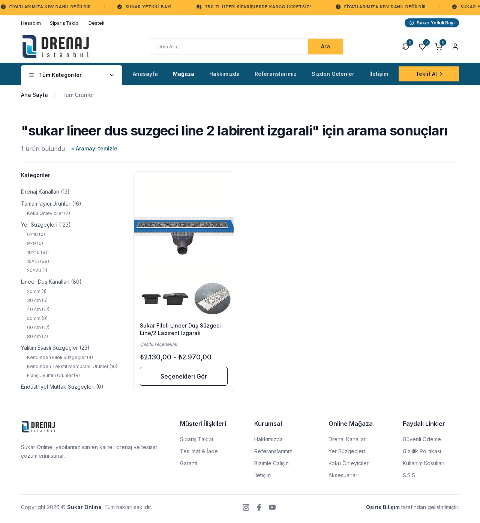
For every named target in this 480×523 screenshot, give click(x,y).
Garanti (188, 463)
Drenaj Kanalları (347, 439)
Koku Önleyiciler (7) (48, 213)
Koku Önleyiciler (348, 463)
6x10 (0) (36, 234)
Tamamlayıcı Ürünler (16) (51, 203)
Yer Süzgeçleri (346, 451)
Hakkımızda (268, 439)
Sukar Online (84, 507)
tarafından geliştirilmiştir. (412, 507)
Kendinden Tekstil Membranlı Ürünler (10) (72, 366)
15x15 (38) (38, 261)
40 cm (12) (38, 309)
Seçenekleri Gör (183, 376)
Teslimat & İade (199, 451)
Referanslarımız (273, 451)
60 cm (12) (38, 327)
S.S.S (409, 475)
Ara (325, 46)
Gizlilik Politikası (422, 451)
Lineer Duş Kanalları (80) (51, 281)
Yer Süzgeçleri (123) (46, 224)
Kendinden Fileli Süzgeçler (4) (60, 357)
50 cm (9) (37, 318)
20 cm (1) (36, 291)
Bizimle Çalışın (271, 463)
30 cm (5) (37, 300)
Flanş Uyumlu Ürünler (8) (53, 375)
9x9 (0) (35, 243)
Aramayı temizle (94, 148)
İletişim (262, 475)
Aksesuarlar (342, 475)
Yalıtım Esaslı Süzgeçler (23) (55, 347)
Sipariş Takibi (196, 439)
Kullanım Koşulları (423, 463)
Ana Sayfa (34, 95)
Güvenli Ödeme (422, 439)
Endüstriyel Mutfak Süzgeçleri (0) (62, 386)
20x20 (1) (37, 270)
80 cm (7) (37, 336)
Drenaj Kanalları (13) (45, 191)
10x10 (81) (38, 252)
